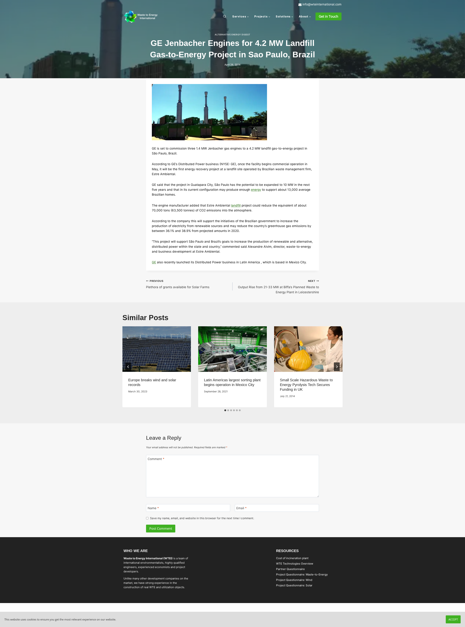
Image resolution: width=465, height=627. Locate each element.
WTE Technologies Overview (294, 563)
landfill (236, 205)
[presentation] (156, 349)
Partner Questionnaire (290, 569)
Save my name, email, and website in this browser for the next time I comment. (202, 518)
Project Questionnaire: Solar (294, 585)
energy (256, 189)
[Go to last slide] (128, 366)
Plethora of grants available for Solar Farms (177, 284)
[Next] (337, 366)
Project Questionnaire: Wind (294, 579)
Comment (156, 459)
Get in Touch (328, 16)
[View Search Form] (224, 16)
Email (241, 508)
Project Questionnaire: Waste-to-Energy (302, 574)
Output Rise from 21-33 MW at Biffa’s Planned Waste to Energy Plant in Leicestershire (278, 286)
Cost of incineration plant (292, 558)
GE (154, 262)
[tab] (225, 410)
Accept (453, 619)
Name (153, 508)
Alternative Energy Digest (232, 34)
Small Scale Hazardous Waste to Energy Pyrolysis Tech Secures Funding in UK (306, 384)
